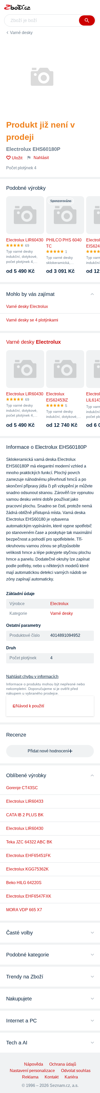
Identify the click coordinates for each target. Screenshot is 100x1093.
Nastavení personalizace (32, 1070)
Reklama (30, 1077)
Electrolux (59, 603)
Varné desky (21, 32)
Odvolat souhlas (76, 1070)
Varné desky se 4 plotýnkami (32, 320)
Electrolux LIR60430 (24, 828)
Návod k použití (30, 706)
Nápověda (33, 1064)
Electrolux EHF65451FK (28, 855)
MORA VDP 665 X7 (24, 910)
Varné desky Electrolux (27, 306)
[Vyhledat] (87, 20)
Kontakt (51, 1077)
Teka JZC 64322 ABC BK (29, 842)
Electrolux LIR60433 (24, 801)
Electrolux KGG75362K (27, 869)
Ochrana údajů (62, 1064)
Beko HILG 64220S (24, 882)
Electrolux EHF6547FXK (28, 896)
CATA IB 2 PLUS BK (25, 815)
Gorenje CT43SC (22, 788)
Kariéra (71, 1077)
